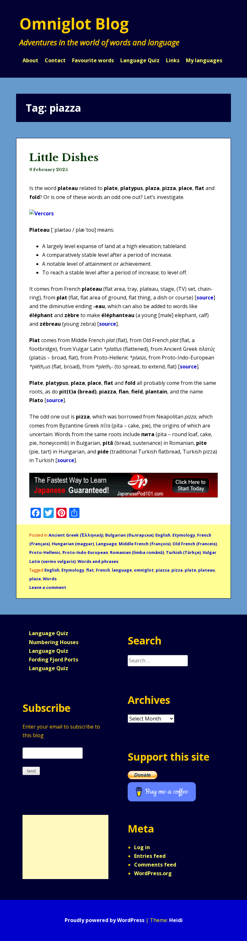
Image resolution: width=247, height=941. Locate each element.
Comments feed (155, 864)
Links (172, 60)
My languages (204, 60)
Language (106, 544)
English (162, 535)
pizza (177, 570)
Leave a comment (47, 587)
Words (50, 579)
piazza (162, 570)
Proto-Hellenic (44, 552)
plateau (206, 570)
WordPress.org (153, 873)
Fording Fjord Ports (53, 659)
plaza (35, 579)
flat (90, 570)
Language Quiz (140, 60)
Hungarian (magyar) (73, 544)
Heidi (176, 920)
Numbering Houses (53, 642)
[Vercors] (41, 213)
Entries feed (150, 855)
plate (190, 570)
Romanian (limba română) (137, 552)
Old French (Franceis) (194, 544)
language (122, 570)
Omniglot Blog (74, 23)
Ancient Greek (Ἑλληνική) (76, 535)
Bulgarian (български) (129, 535)
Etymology (183, 535)
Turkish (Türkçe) (183, 552)
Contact (55, 60)
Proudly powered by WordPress (104, 920)
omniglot (144, 570)
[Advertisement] (62, 847)
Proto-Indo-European (85, 552)
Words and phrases (98, 561)
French (103, 570)
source (205, 297)
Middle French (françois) (144, 544)
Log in (142, 847)
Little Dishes (63, 157)
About (30, 60)
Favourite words (93, 60)
